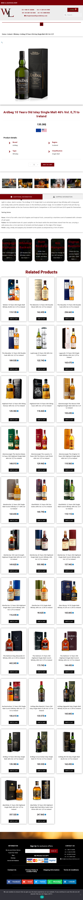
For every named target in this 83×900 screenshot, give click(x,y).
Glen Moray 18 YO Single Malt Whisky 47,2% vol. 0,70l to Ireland (69, 606)
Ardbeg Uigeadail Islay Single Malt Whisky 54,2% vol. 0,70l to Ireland (69, 707)
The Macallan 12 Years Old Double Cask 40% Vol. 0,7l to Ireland (14, 354)
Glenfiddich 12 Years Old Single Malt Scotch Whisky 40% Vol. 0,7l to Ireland (69, 506)
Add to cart (14, 318)
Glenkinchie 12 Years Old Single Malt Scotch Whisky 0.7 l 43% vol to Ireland (14, 506)
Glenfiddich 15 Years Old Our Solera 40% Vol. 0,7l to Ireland (41, 505)
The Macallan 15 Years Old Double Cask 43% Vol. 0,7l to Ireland (69, 306)
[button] (41, 24)
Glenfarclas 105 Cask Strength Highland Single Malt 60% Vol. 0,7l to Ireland (14, 557)
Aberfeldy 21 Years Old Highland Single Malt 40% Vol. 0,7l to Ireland (14, 807)
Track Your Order (13, 852)
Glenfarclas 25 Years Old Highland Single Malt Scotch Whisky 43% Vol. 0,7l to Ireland (41, 557)
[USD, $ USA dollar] (44, 131)
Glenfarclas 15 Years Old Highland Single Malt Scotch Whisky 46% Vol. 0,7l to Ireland (69, 557)
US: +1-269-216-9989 (43, 9)
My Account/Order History (13, 850)
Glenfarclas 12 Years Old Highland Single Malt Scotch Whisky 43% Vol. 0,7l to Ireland (14, 607)
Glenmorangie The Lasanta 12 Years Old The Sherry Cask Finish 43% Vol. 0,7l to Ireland (41, 456)
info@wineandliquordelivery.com (36, 16)
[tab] (21, 196)
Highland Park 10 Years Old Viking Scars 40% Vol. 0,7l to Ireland (41, 405)
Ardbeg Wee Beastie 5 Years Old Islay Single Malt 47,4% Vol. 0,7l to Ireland (41, 708)
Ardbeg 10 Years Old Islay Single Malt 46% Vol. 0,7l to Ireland (14, 758)
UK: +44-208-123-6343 (29, 13)
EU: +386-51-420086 (28, 9)
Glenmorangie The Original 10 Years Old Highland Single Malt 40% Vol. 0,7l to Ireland (69, 456)
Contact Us (12, 870)
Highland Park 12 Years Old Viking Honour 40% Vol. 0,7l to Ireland (14, 405)
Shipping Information (51, 870)
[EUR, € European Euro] (38, 131)
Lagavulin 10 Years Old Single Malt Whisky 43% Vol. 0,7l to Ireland (69, 355)
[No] (80, 895)
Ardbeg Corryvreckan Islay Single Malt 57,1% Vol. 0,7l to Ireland (41, 758)
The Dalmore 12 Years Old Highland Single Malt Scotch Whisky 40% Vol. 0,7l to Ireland (69, 658)
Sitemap (13, 858)
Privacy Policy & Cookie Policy (32, 870)
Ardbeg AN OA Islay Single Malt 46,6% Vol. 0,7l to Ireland (69, 758)
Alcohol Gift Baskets (13, 860)
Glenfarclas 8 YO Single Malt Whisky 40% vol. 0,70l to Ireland (41, 606)
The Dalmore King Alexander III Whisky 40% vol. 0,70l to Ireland (14, 657)
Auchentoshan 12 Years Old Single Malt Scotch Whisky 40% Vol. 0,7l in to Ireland (14, 708)
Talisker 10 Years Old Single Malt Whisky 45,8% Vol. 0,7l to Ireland (14, 306)
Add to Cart (47, 164)
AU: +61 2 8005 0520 (44, 13)
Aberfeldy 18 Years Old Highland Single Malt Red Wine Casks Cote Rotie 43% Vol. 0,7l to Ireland (41, 807)
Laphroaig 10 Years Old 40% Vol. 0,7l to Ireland (41, 354)
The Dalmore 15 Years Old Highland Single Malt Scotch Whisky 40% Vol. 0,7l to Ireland (41, 658)
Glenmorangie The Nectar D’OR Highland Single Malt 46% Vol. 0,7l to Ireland (69, 406)
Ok (42, 897)
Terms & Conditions (71, 870)
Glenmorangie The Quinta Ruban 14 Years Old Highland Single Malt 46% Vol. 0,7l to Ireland (14, 456)
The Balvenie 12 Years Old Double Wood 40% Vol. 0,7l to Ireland (41, 306)
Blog (13, 855)
